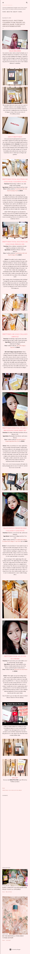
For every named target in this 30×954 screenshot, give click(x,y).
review (12, 790)
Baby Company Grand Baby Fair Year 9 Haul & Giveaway (14, 888)
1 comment (8, 940)
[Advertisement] (15, 849)
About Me (9, 11)
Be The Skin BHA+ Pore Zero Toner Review (13, 937)
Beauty (15, 11)
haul (10, 790)
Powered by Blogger (16, 949)
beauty (6, 790)
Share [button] (3, 788)
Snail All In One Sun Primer (20, 669)
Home (4, 11)
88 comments (9, 891)
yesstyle (20, 790)
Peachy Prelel (7, 5)
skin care (16, 790)
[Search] (27, 2)
